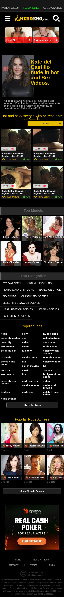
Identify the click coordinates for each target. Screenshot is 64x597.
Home (18, 560)
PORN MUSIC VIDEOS (39, 283)
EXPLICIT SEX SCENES (16, 315)
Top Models (33, 210)
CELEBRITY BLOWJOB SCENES (21, 302)
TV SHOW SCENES (9, 8)
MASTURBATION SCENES (17, 309)
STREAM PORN (11, 283)
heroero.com (37, 572)
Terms (33, 565)
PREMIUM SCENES (30, 8)
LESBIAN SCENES (48, 309)
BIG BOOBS (9, 296)
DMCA (52, 565)
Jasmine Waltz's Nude (52, 8)
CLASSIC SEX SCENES (34, 296)
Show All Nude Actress (32, 491)
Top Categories (33, 276)
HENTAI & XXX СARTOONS (18, 289)
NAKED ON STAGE (50, 289)
